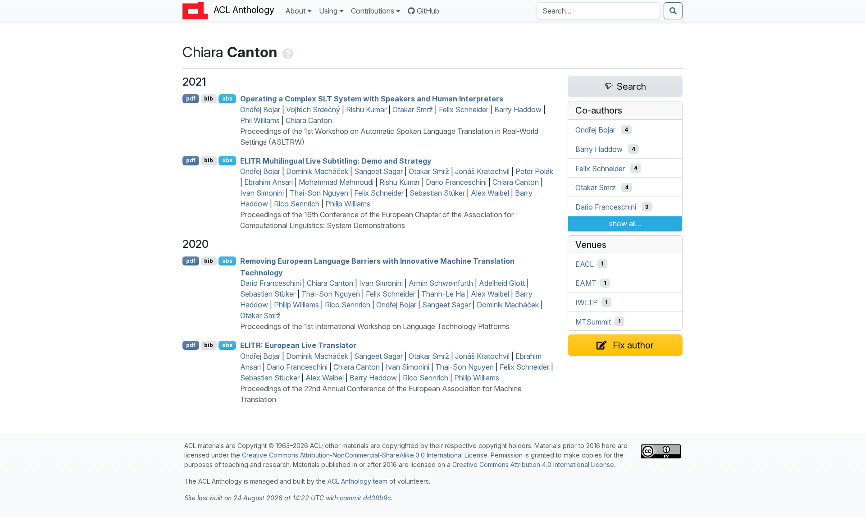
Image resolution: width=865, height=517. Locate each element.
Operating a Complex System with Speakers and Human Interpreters (371, 98)
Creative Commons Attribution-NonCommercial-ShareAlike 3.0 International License (364, 455)
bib (208, 98)
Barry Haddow (518, 109)
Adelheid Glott (502, 283)
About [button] (295, 10)
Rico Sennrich (296, 203)
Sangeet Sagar (378, 171)
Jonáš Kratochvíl (482, 171)
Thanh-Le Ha (443, 293)
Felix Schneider (463, 109)
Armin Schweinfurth (441, 283)
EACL (584, 263)
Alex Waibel (490, 192)
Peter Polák (534, 171)
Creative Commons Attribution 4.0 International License (533, 464)
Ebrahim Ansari (268, 182)
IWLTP (586, 302)
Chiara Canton (309, 120)
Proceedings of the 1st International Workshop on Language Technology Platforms (375, 326)
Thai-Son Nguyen (319, 192)
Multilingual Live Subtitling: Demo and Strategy (336, 160)
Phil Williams (260, 120)
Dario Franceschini (456, 182)
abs (227, 98)
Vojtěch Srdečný (313, 109)
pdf (191, 98)
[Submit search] (673, 10)
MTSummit (593, 321)
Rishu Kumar (366, 109)
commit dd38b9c (365, 498)
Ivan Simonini (262, 192)
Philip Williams (347, 203)
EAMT (585, 283)
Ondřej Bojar (260, 109)
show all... (625, 223)
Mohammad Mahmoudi (336, 182)
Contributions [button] (372, 10)
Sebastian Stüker (437, 192)
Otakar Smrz (595, 187)
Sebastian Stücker (270, 377)
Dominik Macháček (317, 171)
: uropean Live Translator (298, 345)
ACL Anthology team (357, 481)
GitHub (428, 10)
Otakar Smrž (412, 109)
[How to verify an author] (287, 52)
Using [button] (328, 10)
